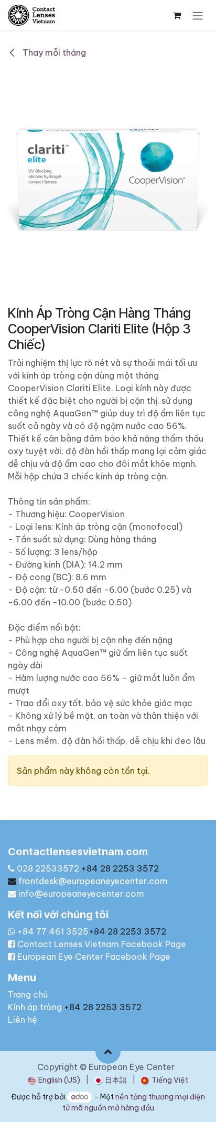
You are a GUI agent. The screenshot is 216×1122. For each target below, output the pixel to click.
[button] (108, 1051)
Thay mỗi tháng (53, 52)
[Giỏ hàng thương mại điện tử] (176, 15)
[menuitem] (54, 1080)
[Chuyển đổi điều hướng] (197, 15)
